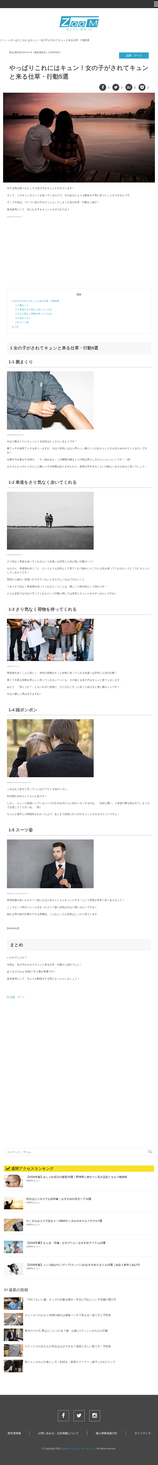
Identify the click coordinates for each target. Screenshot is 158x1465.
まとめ (15, 326)
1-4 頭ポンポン (23, 318)
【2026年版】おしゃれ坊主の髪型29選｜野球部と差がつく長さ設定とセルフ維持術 (76, 1176)
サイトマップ (142, 1433)
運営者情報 (14, 1433)
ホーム (4, 40)
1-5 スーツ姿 (22, 322)
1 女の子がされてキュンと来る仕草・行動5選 (35, 301)
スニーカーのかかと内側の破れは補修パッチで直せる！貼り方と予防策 (68, 1315)
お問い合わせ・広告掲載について (58, 1433)
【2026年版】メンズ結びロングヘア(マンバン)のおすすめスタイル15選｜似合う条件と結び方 (83, 1264)
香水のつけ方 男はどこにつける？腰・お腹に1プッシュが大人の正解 (66, 1330)
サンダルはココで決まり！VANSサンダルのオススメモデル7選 (64, 1220)
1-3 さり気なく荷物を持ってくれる (33, 313)
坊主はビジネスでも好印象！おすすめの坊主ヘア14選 (58, 1198)
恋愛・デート (134, 55)
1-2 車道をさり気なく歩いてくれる (33, 309)
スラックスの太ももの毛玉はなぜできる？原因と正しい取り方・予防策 (68, 1346)
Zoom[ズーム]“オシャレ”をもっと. (78, 1448)
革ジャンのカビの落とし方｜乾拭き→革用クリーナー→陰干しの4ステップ (70, 1361)
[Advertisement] (79, 253)
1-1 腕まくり (22, 305)
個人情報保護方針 (106, 1433)
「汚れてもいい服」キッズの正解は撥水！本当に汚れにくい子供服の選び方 (70, 1299)
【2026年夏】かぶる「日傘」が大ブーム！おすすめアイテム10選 (66, 1242)
